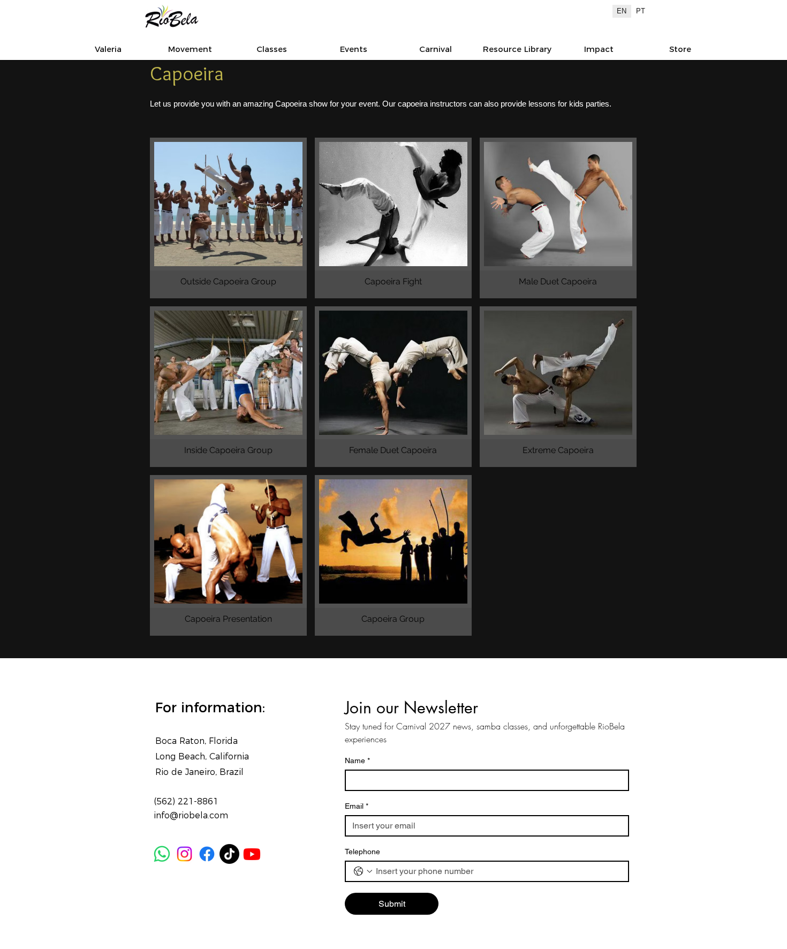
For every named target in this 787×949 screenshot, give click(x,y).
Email (356, 806)
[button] (598, 49)
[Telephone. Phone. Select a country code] (363, 871)
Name (357, 760)
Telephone (362, 851)
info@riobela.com (191, 815)
